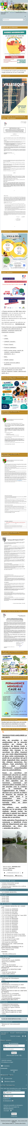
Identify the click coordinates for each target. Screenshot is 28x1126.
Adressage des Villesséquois (10, 978)
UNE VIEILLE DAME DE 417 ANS (12, 1012)
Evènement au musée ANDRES (11, 960)
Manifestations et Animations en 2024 (13, 984)
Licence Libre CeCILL (20, 1123)
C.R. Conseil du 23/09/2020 (10, 909)
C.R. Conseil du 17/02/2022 (10, 928)
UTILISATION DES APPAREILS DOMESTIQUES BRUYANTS (10, 999)
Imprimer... (20, 875)
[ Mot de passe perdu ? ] (14, 1055)
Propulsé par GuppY (6, 1120)
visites (4, 1013)
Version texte (8, 1078)
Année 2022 (5, 900)
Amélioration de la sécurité (11, 981)
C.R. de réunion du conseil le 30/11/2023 (14, 935)
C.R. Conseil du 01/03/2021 (10, 920)
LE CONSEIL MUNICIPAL (9, 892)
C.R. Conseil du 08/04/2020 (10, 918)
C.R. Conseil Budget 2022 (9, 917)
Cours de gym (6, 958)
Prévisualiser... (10, 875)
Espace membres (14, 1040)
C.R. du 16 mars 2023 (8, 937)
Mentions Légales (9, 1081)
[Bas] (11, 1)
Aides (3, 980)
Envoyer (14, 1052)
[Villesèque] (14, 7)
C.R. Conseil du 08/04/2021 (10, 923)
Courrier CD (5, 983)
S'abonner (6, 1098)
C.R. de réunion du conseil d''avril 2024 (13, 934)
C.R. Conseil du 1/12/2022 (9, 924)
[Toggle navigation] (25, 16)
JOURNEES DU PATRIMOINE (10, 1005)
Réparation (5, 1009)
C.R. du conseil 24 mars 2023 (10, 939)
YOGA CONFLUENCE (8, 973)
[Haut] (3, 1)
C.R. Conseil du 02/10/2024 (10, 921)
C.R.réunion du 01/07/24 (9, 940)
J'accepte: (7, 1110)
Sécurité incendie (7, 996)
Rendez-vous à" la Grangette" (10, 993)
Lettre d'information (14, 1085)
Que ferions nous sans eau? (10, 986)
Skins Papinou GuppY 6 (8, 1123)
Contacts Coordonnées (8, 884)
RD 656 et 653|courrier (9, 954)
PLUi (3, 1025)
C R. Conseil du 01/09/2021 (10, 913)
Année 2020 (5, 896)
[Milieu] (7, 1)
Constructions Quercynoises (10, 1004)
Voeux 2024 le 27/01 (8, 949)
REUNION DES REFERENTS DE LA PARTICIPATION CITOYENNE (12, 947)
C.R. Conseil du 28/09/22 (9, 931)
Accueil (12, 12)
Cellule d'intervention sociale (10, 883)
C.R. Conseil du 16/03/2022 (10, 926)
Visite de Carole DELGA (9, 972)
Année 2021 (5, 898)
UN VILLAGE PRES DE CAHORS (12, 1010)
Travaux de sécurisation (9, 964)
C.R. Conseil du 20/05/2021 (10, 929)
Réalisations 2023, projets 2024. (11, 995)
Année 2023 (5, 901)
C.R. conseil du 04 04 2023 (10, 932)
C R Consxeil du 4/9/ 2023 (9, 912)
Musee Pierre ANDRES (8, 961)
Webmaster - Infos (14, 1075)
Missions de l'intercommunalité (11, 1024)
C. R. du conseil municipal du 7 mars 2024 (14, 915)
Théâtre (4, 963)
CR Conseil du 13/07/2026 (9, 942)
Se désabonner (7, 1100)
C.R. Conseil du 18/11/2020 (10, 910)
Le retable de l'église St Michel (11, 1007)
